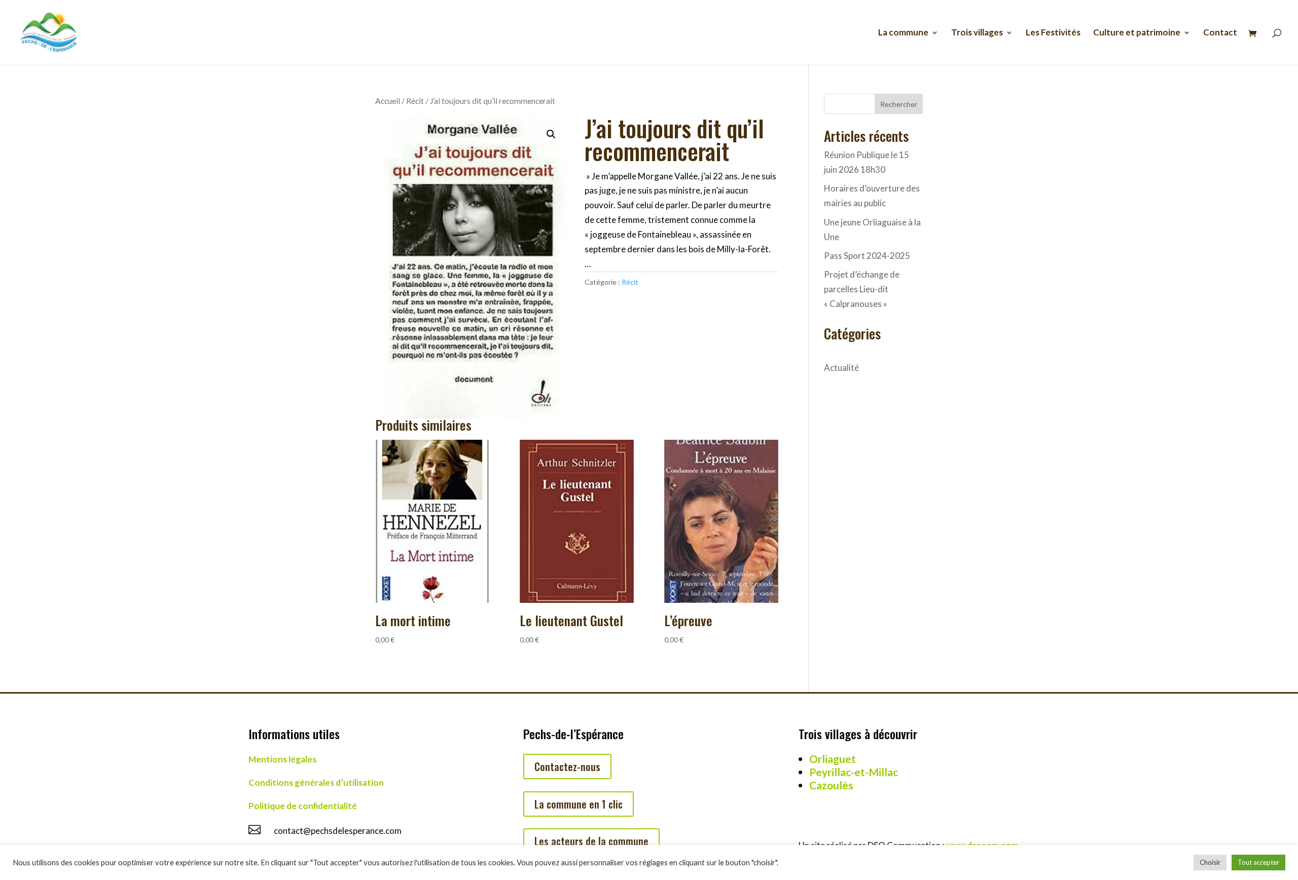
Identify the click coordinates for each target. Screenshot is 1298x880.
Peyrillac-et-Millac (853, 772)
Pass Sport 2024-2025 (867, 255)
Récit (415, 100)
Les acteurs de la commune (591, 841)
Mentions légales (282, 759)
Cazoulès (831, 785)
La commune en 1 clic (578, 804)
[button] (551, 134)
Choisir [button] (1210, 862)
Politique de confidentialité (302, 805)
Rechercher (898, 104)
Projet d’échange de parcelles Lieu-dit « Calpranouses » (861, 289)
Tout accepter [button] (1258, 862)
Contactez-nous (567, 766)
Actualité (841, 367)
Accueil (387, 100)
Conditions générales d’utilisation (316, 782)
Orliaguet (832, 758)
